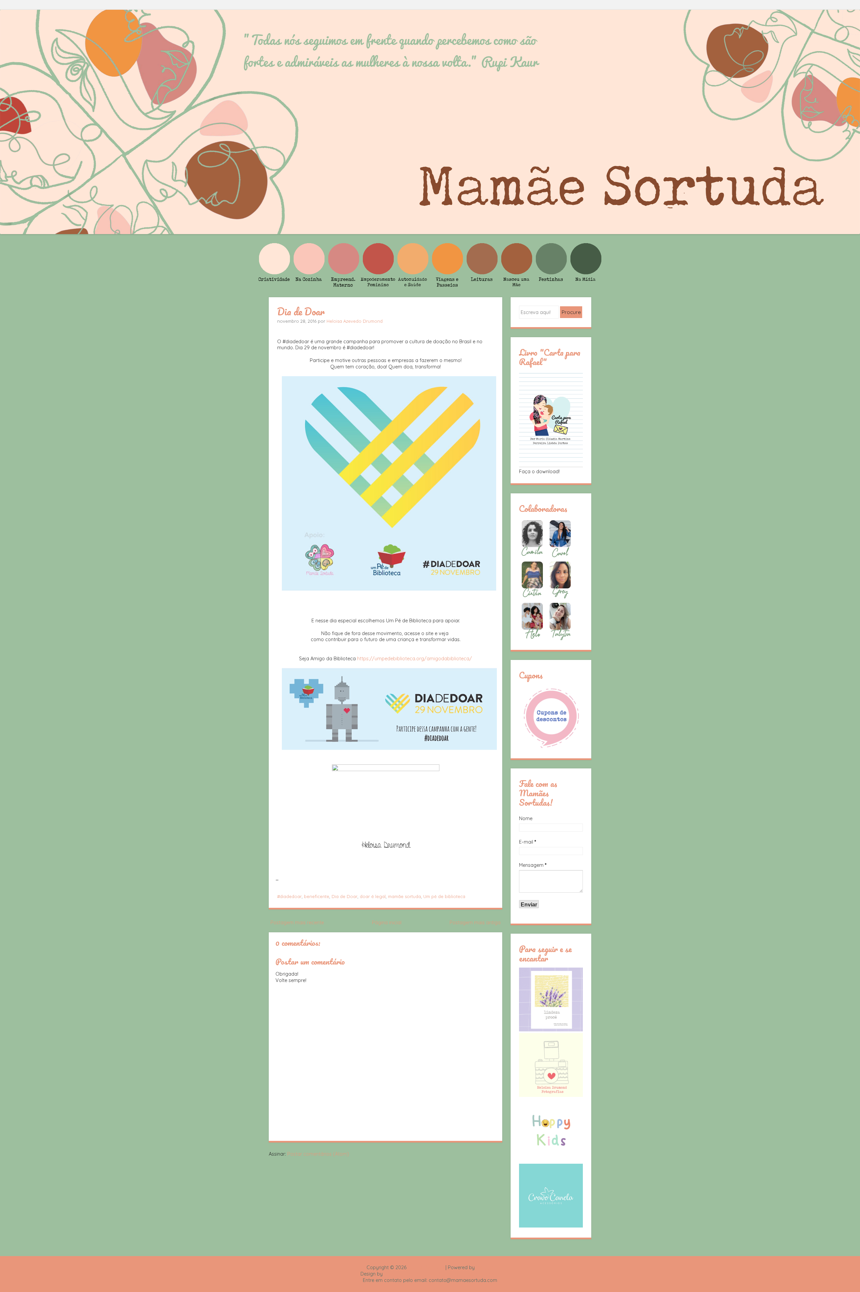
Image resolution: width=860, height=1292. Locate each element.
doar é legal (373, 896)
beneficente (316, 896)
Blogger (484, 1267)
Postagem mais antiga (475, 923)
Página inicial (386, 923)
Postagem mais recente (297, 923)
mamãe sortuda (404, 896)
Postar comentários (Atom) (318, 1154)
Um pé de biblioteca (444, 896)
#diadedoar (289, 896)
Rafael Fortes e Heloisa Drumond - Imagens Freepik (442, 1274)
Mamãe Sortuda (426, 1267)
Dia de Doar (301, 311)
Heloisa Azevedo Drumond (355, 321)
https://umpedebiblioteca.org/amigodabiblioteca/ (414, 659)
